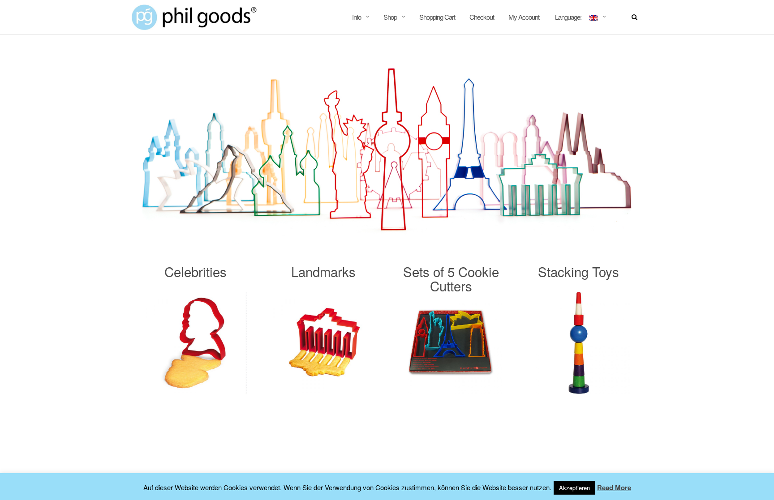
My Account (523, 16)
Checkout (481, 16)
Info (356, 16)
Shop (390, 16)
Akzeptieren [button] (574, 487)
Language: (568, 16)
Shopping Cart (437, 16)
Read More (614, 487)
